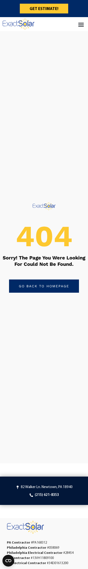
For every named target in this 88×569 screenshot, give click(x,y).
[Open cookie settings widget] (8, 561)
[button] (81, 24)
